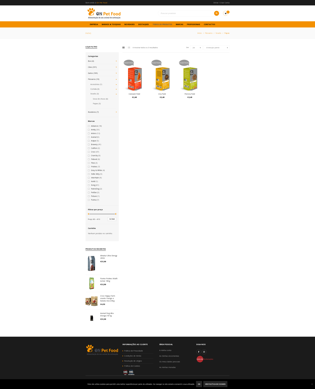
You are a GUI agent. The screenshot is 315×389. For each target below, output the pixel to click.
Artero (93, 133)
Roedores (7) (93, 112)
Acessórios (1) (96, 84)
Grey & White (96, 170)
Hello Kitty (95, 174)
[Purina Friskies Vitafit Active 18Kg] (92, 283)
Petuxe (94, 196)
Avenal (94, 137)
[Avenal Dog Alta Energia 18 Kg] (92, 318)
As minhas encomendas (169, 356)
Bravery (94, 144)
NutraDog (95, 189)
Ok (199, 384)
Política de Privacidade (133, 351)
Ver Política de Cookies (215, 384)
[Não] (312, 384)
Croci (93, 152)
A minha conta (165, 350)
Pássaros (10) (93, 79)
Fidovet (94, 159)
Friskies (94, 167)
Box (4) (91, 61)
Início (199, 33)
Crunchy (94, 155)
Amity (93, 130)
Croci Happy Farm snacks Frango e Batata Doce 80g (107, 298)
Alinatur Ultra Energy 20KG (108, 256)
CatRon (94, 148)
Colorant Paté (134, 94)
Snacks (218, 33)
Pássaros (209, 33)
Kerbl (93, 181)
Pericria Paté (190, 94)
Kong (93, 185)
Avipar (93, 141)
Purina (93, 200)
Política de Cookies (132, 366)
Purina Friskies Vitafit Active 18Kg (109, 279)
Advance (94, 126)
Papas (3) (97, 103)
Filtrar (112, 219)
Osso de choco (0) (100, 99)
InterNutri (95, 178)
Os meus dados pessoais (169, 361)
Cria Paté (162, 94)
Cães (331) (92, 67)
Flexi (93, 163)
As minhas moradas (167, 367)
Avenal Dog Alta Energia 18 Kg (107, 314)
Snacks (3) (94, 93)
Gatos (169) (93, 73)
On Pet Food (102, 2)
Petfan (94, 192)
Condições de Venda (132, 356)
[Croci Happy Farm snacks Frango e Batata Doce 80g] (92, 301)
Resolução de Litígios (133, 361)
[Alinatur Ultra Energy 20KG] (92, 263)
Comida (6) (95, 89)
